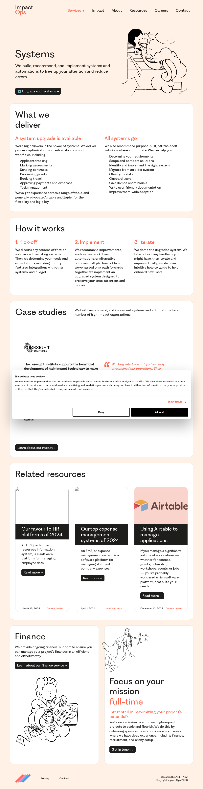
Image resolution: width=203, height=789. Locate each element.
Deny (101, 412)
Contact (183, 10)
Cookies (64, 778)
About (117, 10)
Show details (175, 401)
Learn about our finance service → (42, 665)
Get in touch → (122, 749)
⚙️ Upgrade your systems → (38, 91)
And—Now (181, 776)
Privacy (45, 778)
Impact (98, 10)
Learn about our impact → (36, 448)
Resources (138, 10)
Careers (161, 10)
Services (75, 10)
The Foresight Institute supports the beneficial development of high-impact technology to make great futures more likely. (61, 368)
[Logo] (24, 10)
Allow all (159, 412)
